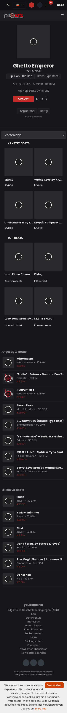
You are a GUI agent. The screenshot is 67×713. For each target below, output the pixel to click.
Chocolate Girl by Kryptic (21, 222)
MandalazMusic (13, 325)
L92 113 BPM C (43, 318)
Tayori (20, 501)
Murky (8, 180)
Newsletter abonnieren (33, 649)
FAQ (33, 614)
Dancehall (24, 575)
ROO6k (21, 547)
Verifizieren (33, 645)
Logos (33, 637)
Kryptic (36, 71)
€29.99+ (22, 413)
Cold (20, 528)
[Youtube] (41, 662)
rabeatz (21, 378)
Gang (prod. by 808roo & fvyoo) (38, 544)
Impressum (33, 622)
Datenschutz (33, 618)
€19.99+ (21, 444)
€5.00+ (21, 567)
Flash (20, 497)
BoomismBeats (13, 281)
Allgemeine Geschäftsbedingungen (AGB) (33, 610)
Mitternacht (25, 359)
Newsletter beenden (33, 653)
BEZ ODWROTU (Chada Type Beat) (40, 421)
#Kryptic (29, 117)
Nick (19, 579)
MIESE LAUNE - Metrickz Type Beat (40, 452)
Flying (38, 274)
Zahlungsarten (33, 641)
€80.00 (21, 366)
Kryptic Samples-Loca (49, 222)
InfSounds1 (40, 281)
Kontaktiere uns (33, 629)
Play (33, 41)
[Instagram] (26, 662)
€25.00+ (22, 459)
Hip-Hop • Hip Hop (20, 76)
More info (40, 708)
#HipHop (38, 117)
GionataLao (24, 563)
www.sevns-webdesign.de (40, 675)
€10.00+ (23, 99)
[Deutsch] (17, 5)
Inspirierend (27, 111)
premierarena (25, 425)
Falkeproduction (26, 456)
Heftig (44, 111)
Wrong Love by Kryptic (50, 180)
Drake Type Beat (47, 76)
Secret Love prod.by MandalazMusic (42, 468)
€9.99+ (21, 382)
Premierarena (42, 325)
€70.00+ (22, 551)
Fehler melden (33, 633)
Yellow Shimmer (28, 512)
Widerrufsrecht (33, 626)
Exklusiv (21, 440)
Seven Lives (25, 405)
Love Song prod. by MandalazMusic (28, 318)
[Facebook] (33, 662)
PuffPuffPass (25, 390)
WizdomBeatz (25, 362)
